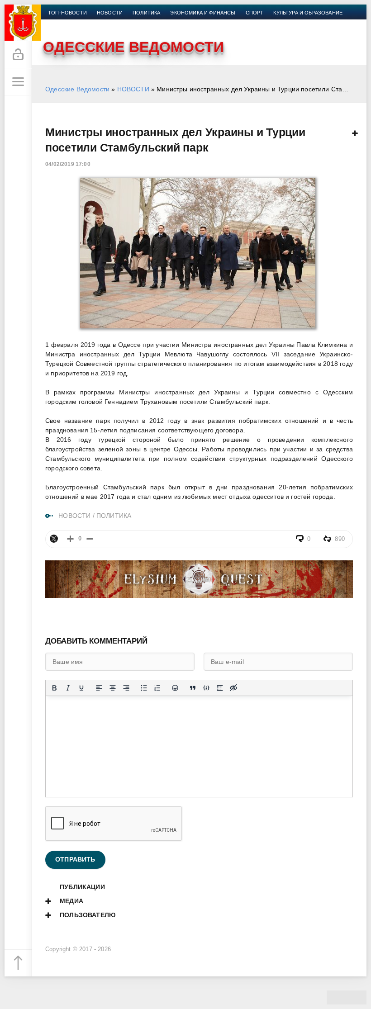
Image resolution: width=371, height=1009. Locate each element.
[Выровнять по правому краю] (126, 688)
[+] (70, 539)
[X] (54, 539)
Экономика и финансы (202, 12)
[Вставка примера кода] (206, 688)
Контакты (157, 23)
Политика (146, 12)
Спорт (255, 12)
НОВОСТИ (133, 89)
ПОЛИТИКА (113, 515)
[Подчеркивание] (81, 688)
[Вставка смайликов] (175, 688)
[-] (90, 539)
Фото (125, 23)
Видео (99, 23)
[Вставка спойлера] (220, 688)
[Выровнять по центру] (112, 688)
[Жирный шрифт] (54, 688)
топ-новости (67, 12)
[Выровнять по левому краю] (99, 688)
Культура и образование (307, 12)
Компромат (64, 23)
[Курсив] (68, 688)
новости (110, 12)
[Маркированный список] (144, 688)
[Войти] (18, 54)
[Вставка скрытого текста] (233, 688)
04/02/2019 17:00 (67, 164)
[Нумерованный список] (157, 688)
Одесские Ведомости (77, 89)
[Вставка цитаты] (193, 688)
